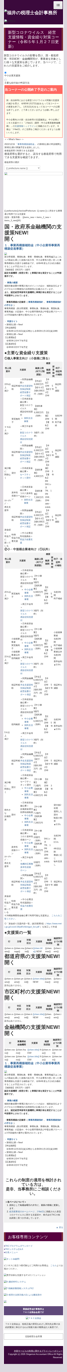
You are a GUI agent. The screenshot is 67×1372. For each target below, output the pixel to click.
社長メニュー (11, 1252)
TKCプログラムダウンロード (19, 1246)
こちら (53, 1265)
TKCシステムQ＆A (13, 1249)
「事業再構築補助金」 (26, 144)
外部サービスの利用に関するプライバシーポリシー (38, 1351)
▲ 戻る (59, 1227)
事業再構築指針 (36, 302)
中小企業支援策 (12, 75)
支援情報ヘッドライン (25, 126)
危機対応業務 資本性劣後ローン (26, 867)
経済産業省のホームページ (22, 1211)
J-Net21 (40, 1211)
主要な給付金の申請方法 (16, 82)
